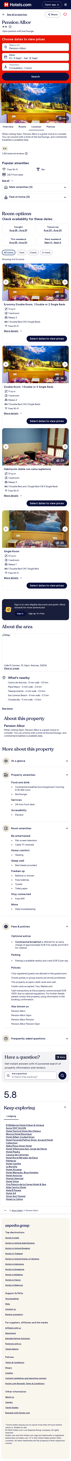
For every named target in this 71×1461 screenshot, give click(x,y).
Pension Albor (17, 48)
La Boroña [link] (11, 1166)
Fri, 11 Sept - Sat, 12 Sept (23, 58)
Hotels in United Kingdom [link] (17, 1248)
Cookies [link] (9, 1373)
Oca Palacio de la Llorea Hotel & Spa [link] (26, 1184)
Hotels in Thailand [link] (14, 1253)
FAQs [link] (7, 1304)
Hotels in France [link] (13, 1280)
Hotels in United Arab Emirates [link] (20, 1243)
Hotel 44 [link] (11, 1193)
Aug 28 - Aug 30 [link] (18, 242)
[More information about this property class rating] (10, 26)
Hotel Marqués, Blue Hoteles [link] (22, 1172)
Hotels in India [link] (12, 1237)
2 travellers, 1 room (20, 68)
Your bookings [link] (12, 1298)
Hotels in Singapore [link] (14, 1269)
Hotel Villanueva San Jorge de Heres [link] (26, 1148)
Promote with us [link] (13, 1343)
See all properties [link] (17, 14)
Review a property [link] (14, 1314)
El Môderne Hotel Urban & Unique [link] (25, 1125)
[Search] (62, 1076)
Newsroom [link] (10, 1333)
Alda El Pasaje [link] (13, 1190)
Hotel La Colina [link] (14, 1199)
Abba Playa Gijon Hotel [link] (19, 1145)
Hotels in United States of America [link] (22, 1259)
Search (35, 76)
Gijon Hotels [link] (17, 1210)
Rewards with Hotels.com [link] (17, 1412)
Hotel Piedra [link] (13, 1151)
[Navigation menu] (65, 5)
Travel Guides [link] (11, 1407)
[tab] (11, 1116)
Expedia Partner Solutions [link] (17, 1338)
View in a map (11, 668)
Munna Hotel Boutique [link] (19, 1134)
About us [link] (9, 1397)
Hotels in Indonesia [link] (14, 1264)
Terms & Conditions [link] (14, 1362)
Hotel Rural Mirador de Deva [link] (22, 1157)
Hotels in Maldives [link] (14, 1274)
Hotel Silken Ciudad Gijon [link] (20, 1136)
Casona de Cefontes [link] (17, 1154)
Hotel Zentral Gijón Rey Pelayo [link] (23, 1131)
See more (7, 708)
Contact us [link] (10, 1309)
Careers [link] (9, 1402)
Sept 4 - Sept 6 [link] (52, 242)
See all (5, 180)
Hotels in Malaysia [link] (14, 1285)
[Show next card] (67, 103)
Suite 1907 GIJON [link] (16, 1128)
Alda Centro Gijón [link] (16, 1187)
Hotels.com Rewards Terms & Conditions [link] (25, 1383)
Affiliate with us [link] (13, 1328)
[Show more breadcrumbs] (5, 1210)
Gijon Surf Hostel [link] (15, 1196)
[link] (65, 14)
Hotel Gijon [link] (12, 1181)
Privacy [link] (8, 1367)
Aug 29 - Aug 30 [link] (53, 230)
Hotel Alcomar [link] (14, 1169)
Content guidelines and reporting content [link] (25, 1378)
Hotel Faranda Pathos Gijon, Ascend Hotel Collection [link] (29, 1141)
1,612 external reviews (13, 153)
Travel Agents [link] (12, 1349)
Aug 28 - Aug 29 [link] (18, 230)
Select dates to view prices (47, 338)
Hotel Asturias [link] (14, 1175)
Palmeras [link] (11, 1160)
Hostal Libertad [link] (14, 1178)
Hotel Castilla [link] (13, 1163)
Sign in (20, 613)
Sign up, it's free (36, 613)
